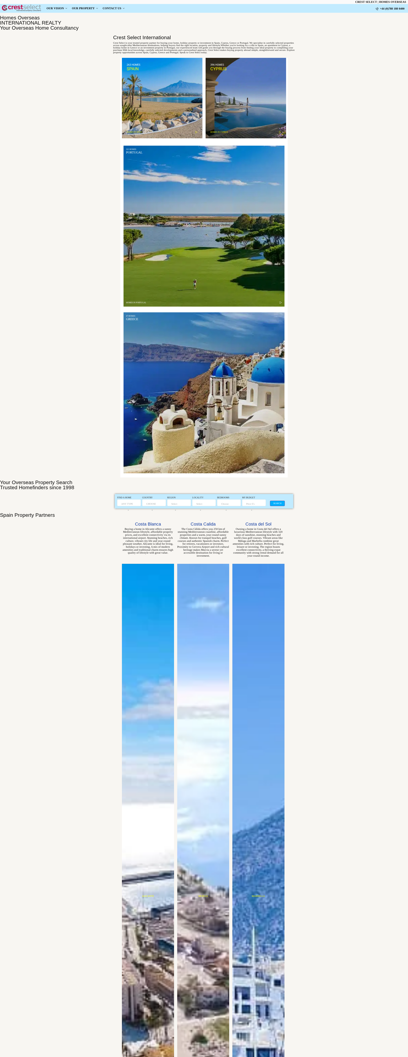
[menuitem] (390, 8)
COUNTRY (147, 497)
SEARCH (277, 503)
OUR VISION (55, 8)
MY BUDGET (248, 497)
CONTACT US (112, 8)
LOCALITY (198, 497)
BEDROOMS (223, 497)
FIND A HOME (124, 497)
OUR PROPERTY (83, 8)
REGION (171, 497)
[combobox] (127, 507)
